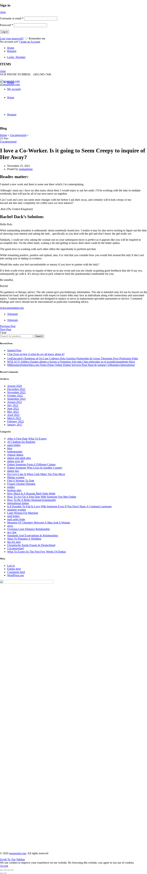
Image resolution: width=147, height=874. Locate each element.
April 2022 (13, 414)
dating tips (13, 470)
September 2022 (16, 398)
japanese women (16, 509)
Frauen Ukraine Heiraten (21, 483)
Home (10, 47)
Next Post (5, 329)
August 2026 (14, 385)
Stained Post (14, 350)
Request (11, 51)
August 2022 (14, 402)
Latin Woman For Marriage (22, 512)
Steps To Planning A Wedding (24, 538)
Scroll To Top (8, 859)
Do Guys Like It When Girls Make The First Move (36, 474)
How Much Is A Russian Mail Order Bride (31, 493)
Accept (4, 865)
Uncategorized (18, 135)
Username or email (11, 18)
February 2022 (15, 421)
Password (6, 25)
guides (11, 487)
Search (39, 336)
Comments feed (16, 572)
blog (9, 448)
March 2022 (14, 418)
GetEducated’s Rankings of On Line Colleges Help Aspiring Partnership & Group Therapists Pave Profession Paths (72, 358)
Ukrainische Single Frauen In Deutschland (31, 545)
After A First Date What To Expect (27, 438)
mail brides (13, 516)
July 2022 (12, 405)
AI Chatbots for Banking (21, 441)
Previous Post (7, 326)
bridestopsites (14, 451)
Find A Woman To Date (20, 480)
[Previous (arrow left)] (1, 873)
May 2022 (13, 411)
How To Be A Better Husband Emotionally (31, 499)
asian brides (13, 445)
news (10, 525)
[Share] (5, 870)
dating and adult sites (19, 458)
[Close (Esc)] (1, 870)
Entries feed (14, 568)
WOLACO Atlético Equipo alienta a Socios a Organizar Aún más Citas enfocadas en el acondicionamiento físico (71, 361)
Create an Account (29, 41)
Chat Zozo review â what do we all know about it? (36, 354)
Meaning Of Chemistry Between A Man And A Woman (38, 522)
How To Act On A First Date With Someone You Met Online (41, 496)
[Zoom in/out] (12, 870)
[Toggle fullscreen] (8, 870)
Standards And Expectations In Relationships (32, 535)
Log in (4, 31)
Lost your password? (12, 38)
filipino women (15, 477)
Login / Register (16, 57)
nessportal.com (17, 853)
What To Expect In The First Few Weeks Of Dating (36, 551)
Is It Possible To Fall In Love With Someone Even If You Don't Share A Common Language (59, 506)
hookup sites (14, 490)
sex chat (11, 532)
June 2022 (13, 408)
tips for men (14, 541)
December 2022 (16, 389)
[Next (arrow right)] (5, 873)
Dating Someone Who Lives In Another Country (34, 467)
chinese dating (15, 454)
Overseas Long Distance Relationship (28, 529)
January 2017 (14, 424)
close (3, 12)
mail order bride (16, 519)
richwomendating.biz (12, 307)
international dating (18, 503)
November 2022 (16, 392)
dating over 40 (15, 461)
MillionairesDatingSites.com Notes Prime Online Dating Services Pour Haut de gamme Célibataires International (71, 364)
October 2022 (15, 395)
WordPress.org (15, 575)
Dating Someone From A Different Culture (31, 464)
